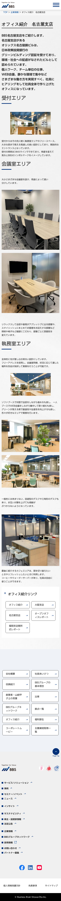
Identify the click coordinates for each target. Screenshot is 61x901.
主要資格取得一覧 (43, 730)
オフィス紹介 (16, 605)
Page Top (56, 756)
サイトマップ (51, 886)
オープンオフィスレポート (41, 615)
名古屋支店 (14, 615)
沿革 (37, 697)
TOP (5, 12)
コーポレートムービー (14, 730)
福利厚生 (39, 719)
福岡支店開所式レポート (16, 628)
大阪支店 (39, 605)
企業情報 (15, 12)
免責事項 (32, 886)
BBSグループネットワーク (13, 709)
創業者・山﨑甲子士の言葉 (14, 697)
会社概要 (10, 674)
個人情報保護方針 (11, 886)
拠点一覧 (39, 709)
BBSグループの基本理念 (42, 684)
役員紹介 (10, 684)
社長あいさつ (41, 674)
